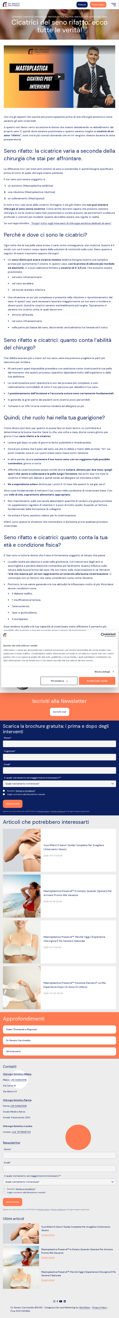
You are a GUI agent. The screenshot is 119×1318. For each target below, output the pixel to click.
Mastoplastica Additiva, (61, 16)
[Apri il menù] (113, 4)
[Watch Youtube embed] (59, 76)
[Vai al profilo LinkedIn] (65, 1301)
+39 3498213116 (18, 1079)
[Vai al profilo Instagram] (54, 1301)
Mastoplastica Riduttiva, (88, 16)
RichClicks (85, 1307)
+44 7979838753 (21, 1131)
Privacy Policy (43, 811)
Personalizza (57, 681)
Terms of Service (58, 811)
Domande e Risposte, (23, 16)
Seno (104, 16)
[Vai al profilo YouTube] (60, 1301)
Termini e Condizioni (25, 791)
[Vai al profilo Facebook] (57, 1301)
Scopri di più (47, 1234)
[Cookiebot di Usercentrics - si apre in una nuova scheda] (103, 635)
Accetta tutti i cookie (97, 681)
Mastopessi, (41, 16)
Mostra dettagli (102, 671)
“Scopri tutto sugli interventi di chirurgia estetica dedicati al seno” (70, 223)
